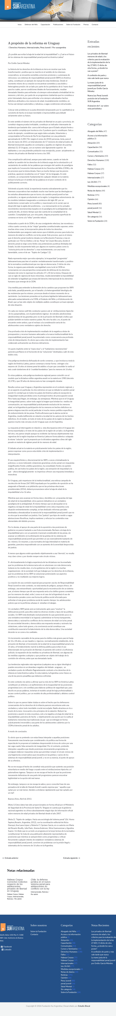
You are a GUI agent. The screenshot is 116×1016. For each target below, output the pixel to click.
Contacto (95, 24)
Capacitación (45, 24)
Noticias (10, 899)
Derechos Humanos (17, 48)
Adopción (92, 143)
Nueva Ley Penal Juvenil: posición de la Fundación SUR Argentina (98, 98)
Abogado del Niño (95, 131)
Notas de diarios (94, 191)
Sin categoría (93, 217)
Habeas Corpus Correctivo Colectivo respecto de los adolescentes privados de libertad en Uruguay (17, 885)
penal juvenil (93, 208)
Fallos (90, 165)
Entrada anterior (10, 858)
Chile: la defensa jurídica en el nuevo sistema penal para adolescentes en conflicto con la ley (40, 884)
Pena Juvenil (45, 48)
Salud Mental (93, 212)
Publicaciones (58, 24)
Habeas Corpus (12, 894)
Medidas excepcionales (97, 186)
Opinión (91, 199)
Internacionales (33, 48)
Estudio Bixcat (84, 1006)
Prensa (86, 24)
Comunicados (93, 152)
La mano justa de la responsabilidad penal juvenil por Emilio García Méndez (103, 960)
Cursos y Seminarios (96, 156)
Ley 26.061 (92, 182)
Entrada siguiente (71, 858)
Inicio (20, 24)
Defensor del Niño (31, 24)
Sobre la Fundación (73, 24)
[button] (111, 10)
